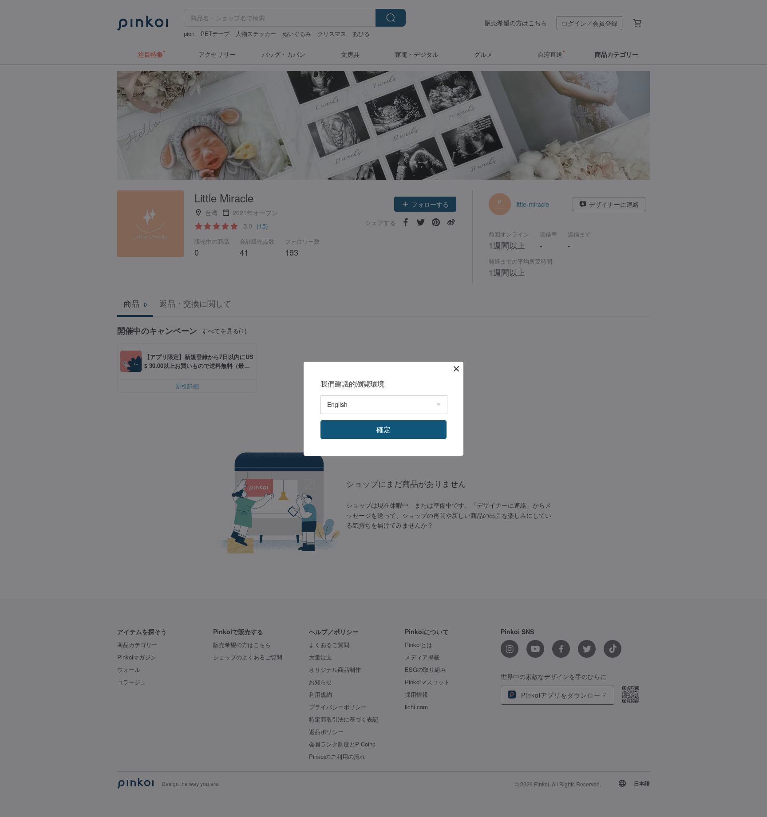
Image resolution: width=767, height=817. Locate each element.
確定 (383, 429)
